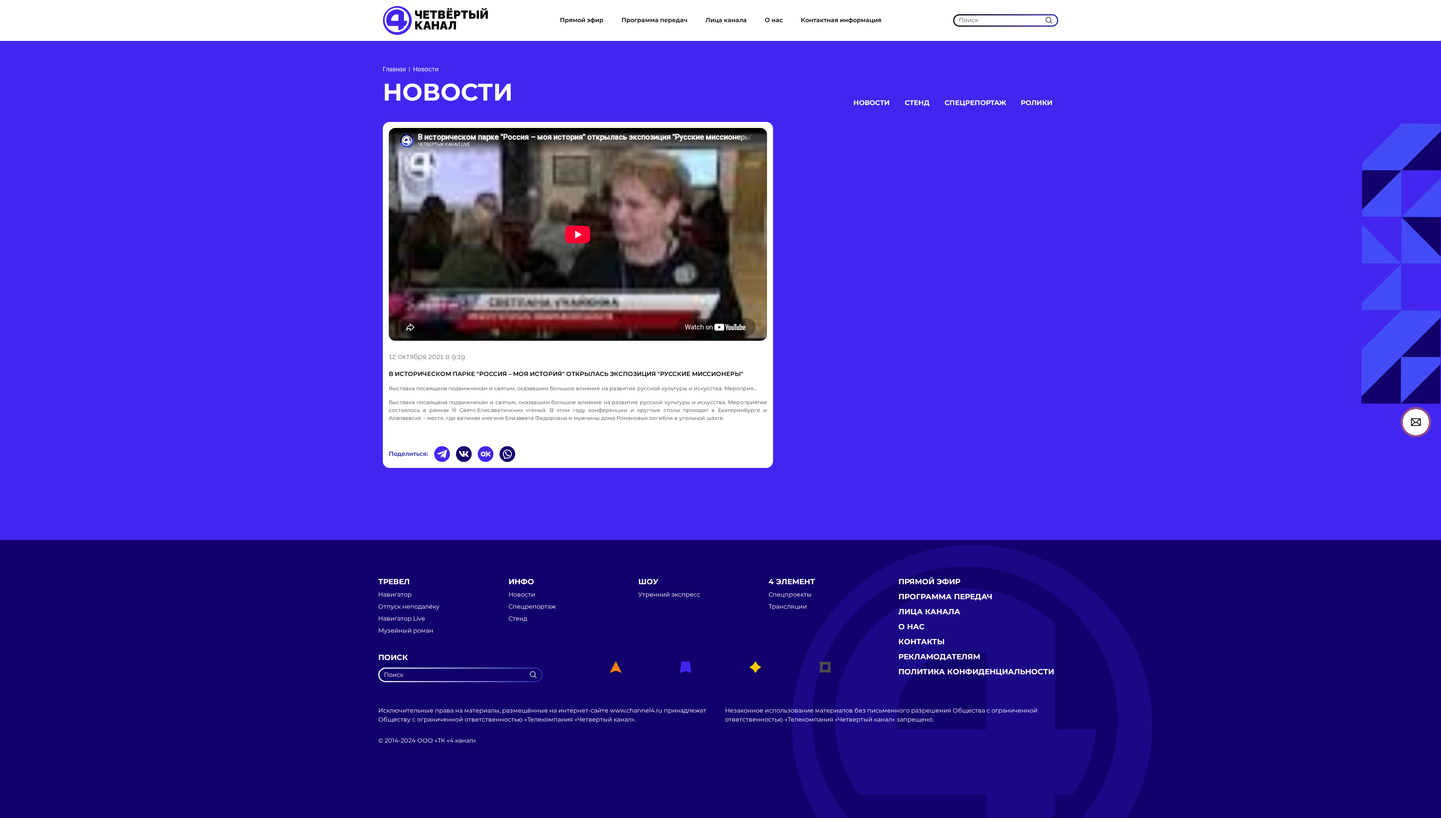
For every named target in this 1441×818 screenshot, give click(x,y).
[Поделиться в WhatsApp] (507, 454)
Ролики (1037, 103)
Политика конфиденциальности (976, 671)
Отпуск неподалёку (408, 607)
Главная (394, 69)
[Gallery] (578, 235)
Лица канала (726, 20)
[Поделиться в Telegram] (442, 454)
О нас (774, 20)
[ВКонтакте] (464, 454)
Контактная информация (841, 20)
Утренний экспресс (669, 595)
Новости (426, 69)
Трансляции (788, 607)
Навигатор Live (401, 619)
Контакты (921, 641)
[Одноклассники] (485, 454)
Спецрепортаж (975, 103)
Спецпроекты (790, 595)
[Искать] (1048, 20)
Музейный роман (405, 631)
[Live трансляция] (394, 783)
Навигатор (395, 595)
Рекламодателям (939, 656)
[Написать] (1416, 422)
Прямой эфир (581, 20)
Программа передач (654, 20)
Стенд (917, 103)
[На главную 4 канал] (435, 20)
